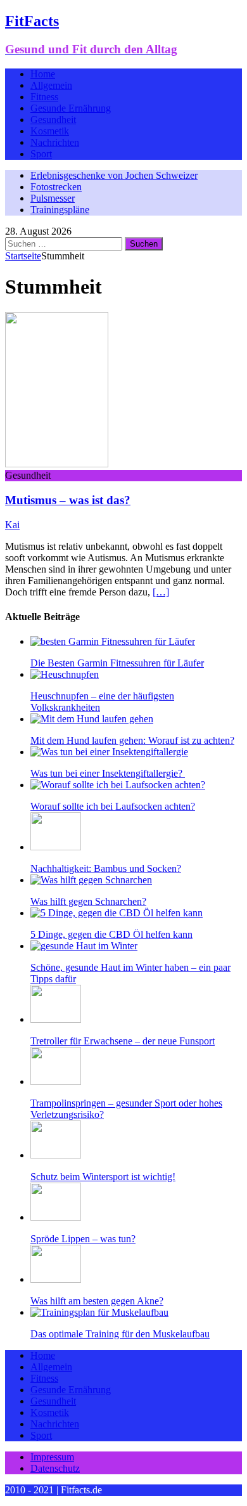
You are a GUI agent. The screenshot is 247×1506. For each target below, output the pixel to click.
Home (42, 73)
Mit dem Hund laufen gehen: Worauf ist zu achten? (132, 740)
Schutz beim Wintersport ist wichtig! (102, 1176)
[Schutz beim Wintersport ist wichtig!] (55, 1155)
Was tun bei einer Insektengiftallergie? (107, 773)
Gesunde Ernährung (70, 108)
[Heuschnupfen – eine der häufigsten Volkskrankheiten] (64, 674)
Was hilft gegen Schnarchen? (88, 901)
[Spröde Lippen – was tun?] (55, 1217)
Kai (12, 524)
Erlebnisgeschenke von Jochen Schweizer (114, 175)
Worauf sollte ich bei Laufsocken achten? (112, 806)
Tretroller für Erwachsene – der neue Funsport (122, 1040)
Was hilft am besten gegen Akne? (96, 1300)
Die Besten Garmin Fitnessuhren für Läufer (117, 663)
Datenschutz (55, 1468)
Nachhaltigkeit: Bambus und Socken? (105, 868)
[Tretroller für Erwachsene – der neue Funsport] (55, 1019)
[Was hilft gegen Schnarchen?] (91, 879)
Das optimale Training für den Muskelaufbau (120, 1333)
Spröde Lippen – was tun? (83, 1238)
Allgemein (51, 85)
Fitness (44, 96)
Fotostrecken (56, 186)
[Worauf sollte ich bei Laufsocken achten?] (117, 784)
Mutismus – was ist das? (67, 500)
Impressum (52, 1456)
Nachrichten (54, 142)
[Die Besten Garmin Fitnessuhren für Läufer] (112, 641)
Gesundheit (53, 119)
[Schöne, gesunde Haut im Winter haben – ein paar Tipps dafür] (83, 945)
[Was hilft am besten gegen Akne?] (55, 1279)
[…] (161, 592)
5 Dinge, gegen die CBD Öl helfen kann (111, 934)
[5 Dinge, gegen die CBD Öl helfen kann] (116, 912)
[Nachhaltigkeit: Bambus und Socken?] (55, 846)
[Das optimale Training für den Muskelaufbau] (99, 1312)
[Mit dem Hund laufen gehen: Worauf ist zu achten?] (91, 718)
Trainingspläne (59, 209)
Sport (41, 153)
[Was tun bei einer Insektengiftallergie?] (109, 751)
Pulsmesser (52, 198)
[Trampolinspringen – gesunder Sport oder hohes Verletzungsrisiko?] (55, 1081)
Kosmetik (49, 131)
